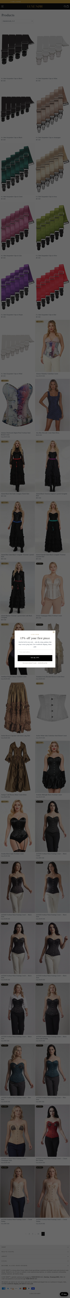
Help (65, 1294)
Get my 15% (35, 657)
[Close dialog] (54, 632)
